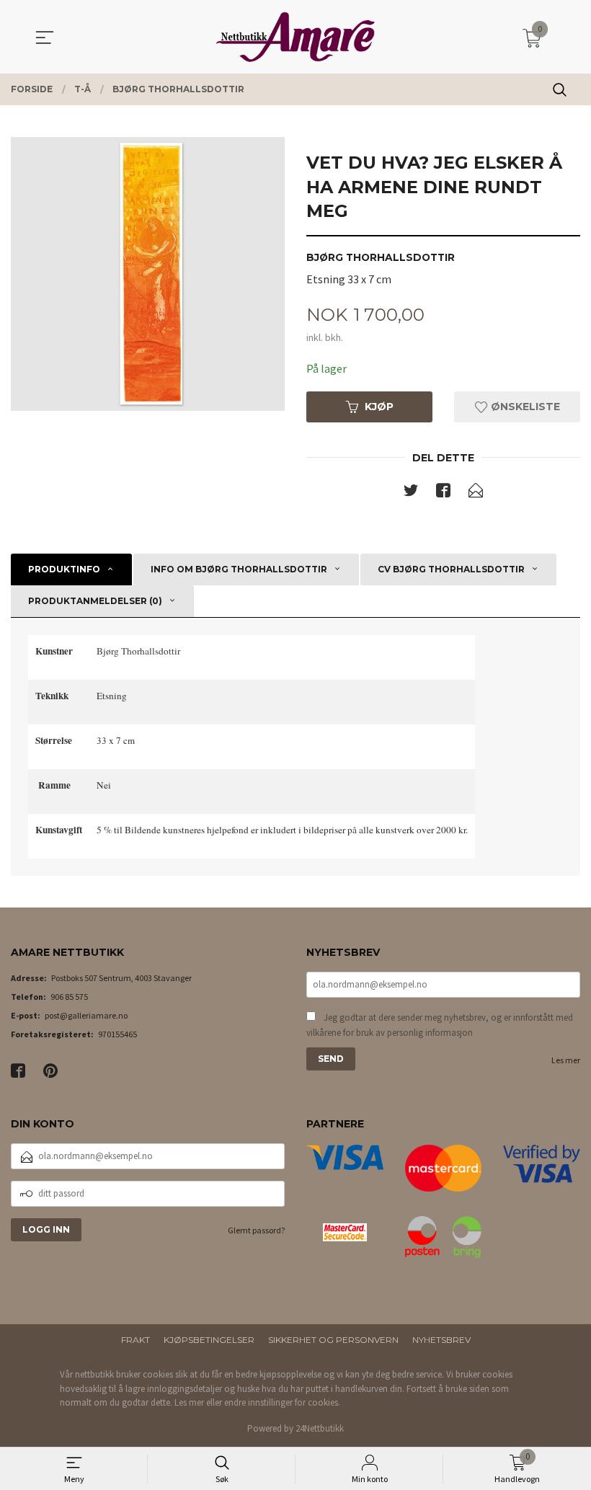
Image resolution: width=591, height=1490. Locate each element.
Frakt (135, 1339)
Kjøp (379, 406)
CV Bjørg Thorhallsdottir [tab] (451, 569)
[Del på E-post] (476, 493)
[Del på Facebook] (443, 493)
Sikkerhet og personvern (333, 1339)
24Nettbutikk (320, 1428)
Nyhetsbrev (441, 1339)
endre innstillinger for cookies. (282, 1402)
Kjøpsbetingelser (209, 1339)
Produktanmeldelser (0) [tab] (95, 600)
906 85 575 (69, 996)
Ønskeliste (524, 406)
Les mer (565, 1060)
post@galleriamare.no (86, 1015)
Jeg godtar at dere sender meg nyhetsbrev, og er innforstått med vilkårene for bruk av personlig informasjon (439, 1025)
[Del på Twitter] (411, 493)
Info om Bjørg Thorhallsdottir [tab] (239, 569)
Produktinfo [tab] (64, 569)
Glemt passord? (256, 1230)
